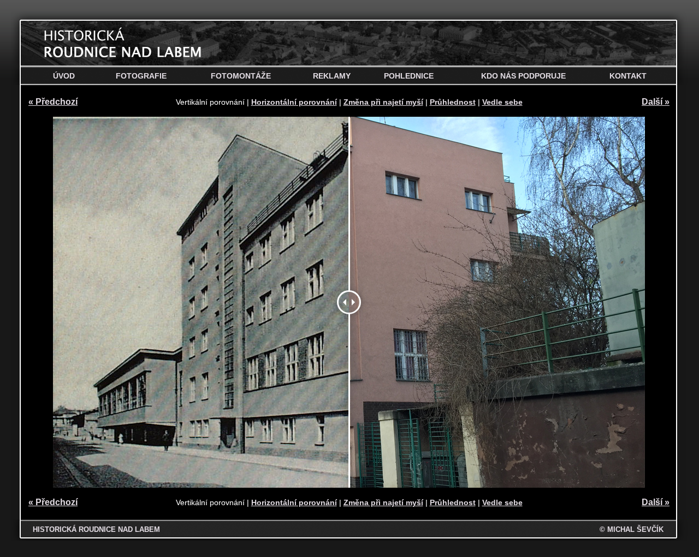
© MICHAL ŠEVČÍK (632, 529)
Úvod (64, 75)
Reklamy (332, 75)
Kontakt (628, 75)
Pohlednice (409, 75)
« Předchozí (53, 101)
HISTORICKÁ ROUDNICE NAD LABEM (96, 529)
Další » (656, 101)
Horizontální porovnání (294, 102)
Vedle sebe (502, 102)
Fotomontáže (241, 75)
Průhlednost (453, 102)
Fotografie (141, 75)
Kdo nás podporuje (523, 75)
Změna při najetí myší (383, 102)
